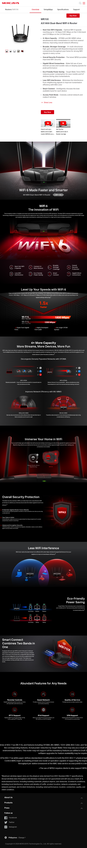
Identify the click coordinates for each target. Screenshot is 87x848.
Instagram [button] (13, 827)
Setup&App (48, 9)
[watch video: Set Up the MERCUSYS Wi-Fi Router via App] (63, 123)
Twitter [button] (11, 822)
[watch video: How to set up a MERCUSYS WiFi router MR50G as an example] (48, 123)
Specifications (63, 9)
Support (76, 9)
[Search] (80, 3)
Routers (8, 9)
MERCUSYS (10, 3)
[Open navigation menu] (83, 3)
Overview (35, 9)
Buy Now (73, 15)
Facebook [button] (13, 817)
